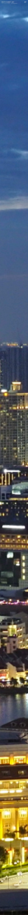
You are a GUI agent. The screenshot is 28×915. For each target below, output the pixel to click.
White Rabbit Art (8, 2)
